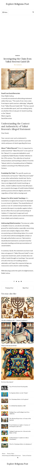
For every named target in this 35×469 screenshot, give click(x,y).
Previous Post (9, 288)
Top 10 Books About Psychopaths (18, 386)
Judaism (17, 55)
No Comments (18, 64)
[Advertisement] (17, 33)
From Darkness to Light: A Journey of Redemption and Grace (19, 425)
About (3, 453)
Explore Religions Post (17, 4)
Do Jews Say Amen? (7, 382)
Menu (5, 12)
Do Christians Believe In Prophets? (18, 399)
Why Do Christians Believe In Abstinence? (20, 444)
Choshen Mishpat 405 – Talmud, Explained (14, 320)
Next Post (26, 288)
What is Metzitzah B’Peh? (9, 345)
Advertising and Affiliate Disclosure (11, 455)
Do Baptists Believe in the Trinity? (18, 393)
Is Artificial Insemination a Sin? (17, 406)
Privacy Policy (10, 453)
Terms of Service (26, 455)
